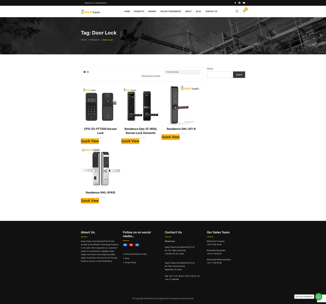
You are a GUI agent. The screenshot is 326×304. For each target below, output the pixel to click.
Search (210, 68)
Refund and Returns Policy (136, 254)
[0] (244, 11)
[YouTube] (131, 244)
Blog (198, 11)
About (188, 11)
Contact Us (211, 11)
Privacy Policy (130, 262)
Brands (152, 11)
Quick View (90, 141)
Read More (107, 261)
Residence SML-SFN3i (100, 192)
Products (139, 11)
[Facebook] (125, 244)
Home (127, 11)
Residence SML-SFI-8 (181, 129)
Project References (170, 11)
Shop (127, 258)
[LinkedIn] (137, 244)
